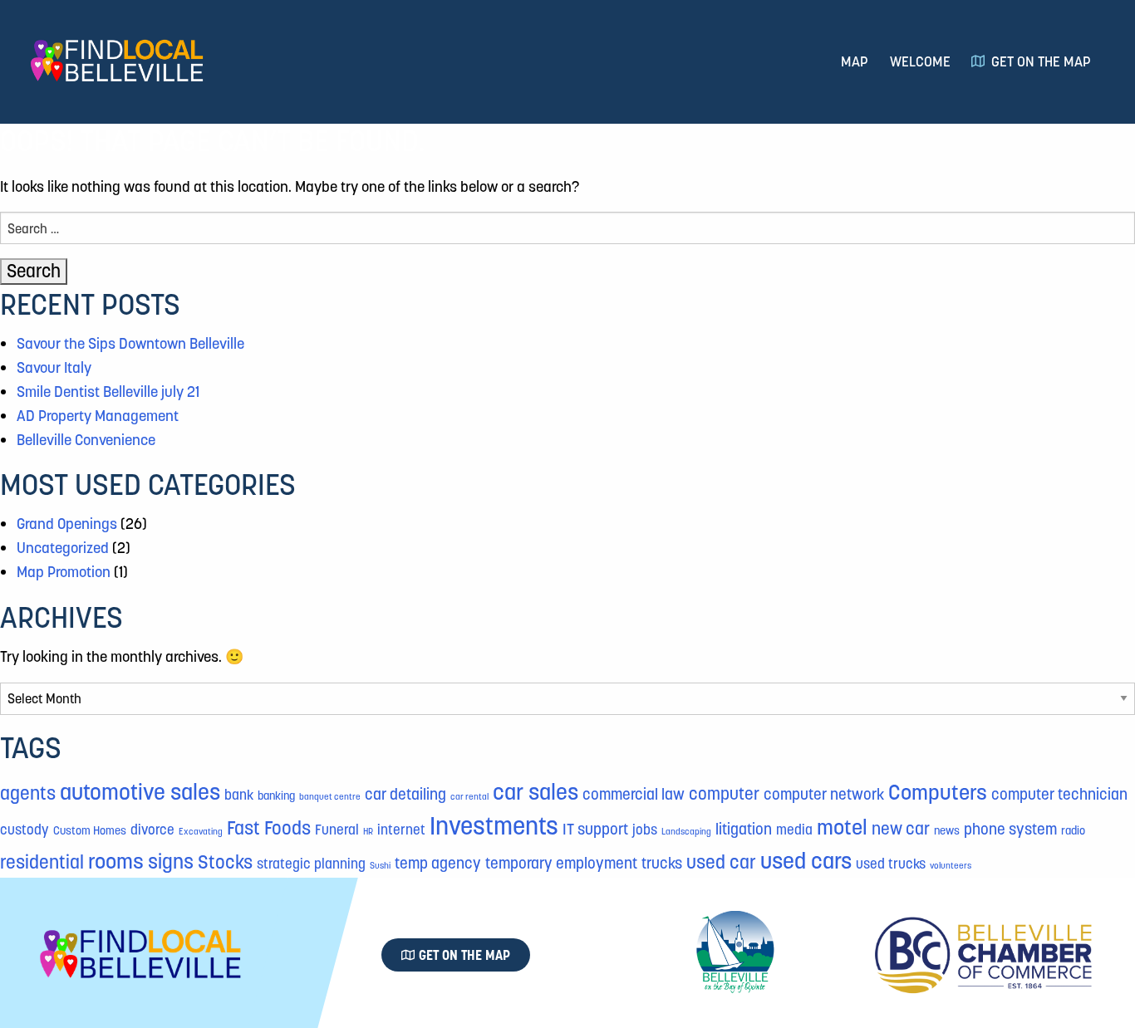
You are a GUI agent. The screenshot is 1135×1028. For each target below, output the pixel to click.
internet (401, 830)
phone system (1010, 829)
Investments (494, 825)
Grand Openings (67, 523)
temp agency (438, 863)
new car (901, 829)
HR (368, 831)
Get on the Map (1041, 61)
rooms (116, 861)
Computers (937, 792)
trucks (661, 863)
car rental (469, 796)
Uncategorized (63, 547)
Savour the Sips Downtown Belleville (130, 343)
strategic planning (311, 864)
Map (854, 61)
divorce (152, 830)
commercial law (633, 794)
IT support (595, 829)
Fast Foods (269, 828)
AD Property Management (98, 415)
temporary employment (561, 863)
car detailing (405, 794)
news (947, 830)
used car (721, 862)
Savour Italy (54, 367)
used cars (806, 860)
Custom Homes (89, 830)
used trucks (891, 864)
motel (842, 827)
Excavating (201, 831)
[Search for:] (567, 228)
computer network (824, 794)
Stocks (225, 862)
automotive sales (140, 791)
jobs (644, 830)
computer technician (1059, 794)
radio (1073, 830)
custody (24, 830)
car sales (535, 791)
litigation (743, 829)
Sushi (380, 865)
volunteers (950, 865)
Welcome (920, 61)
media (794, 830)
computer (724, 794)
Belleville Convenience (86, 439)
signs (171, 861)
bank (238, 795)
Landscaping (686, 831)
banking (276, 795)
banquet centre (330, 796)
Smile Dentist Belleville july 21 (108, 391)
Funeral (337, 830)
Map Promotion (64, 571)
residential (42, 862)
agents (28, 793)
